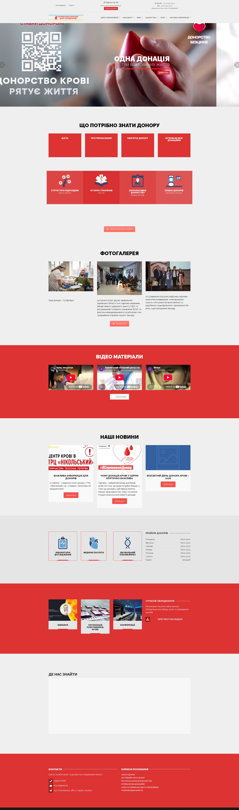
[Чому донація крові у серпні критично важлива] (119, 457)
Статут (71, 5)
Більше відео (121, 397)
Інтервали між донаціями (133, 784)
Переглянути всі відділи (170, 619)
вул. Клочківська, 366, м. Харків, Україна (73, 790)
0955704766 (60, 781)
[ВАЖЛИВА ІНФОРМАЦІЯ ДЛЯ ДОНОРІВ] (71, 457)
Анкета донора (111, 8)
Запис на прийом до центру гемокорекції (140, 787)
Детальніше (119, 73)
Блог (163, 17)
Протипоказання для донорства (136, 781)
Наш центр (127, 17)
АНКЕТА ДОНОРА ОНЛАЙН (121, 229)
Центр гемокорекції (109, 17)
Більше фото (121, 324)
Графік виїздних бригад (132, 790)
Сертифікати (61, 5)
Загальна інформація (179, 17)
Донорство (151, 17)
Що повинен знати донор (133, 778)
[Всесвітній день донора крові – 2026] (168, 457)
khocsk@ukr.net (61, 785)
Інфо (139, 17)
